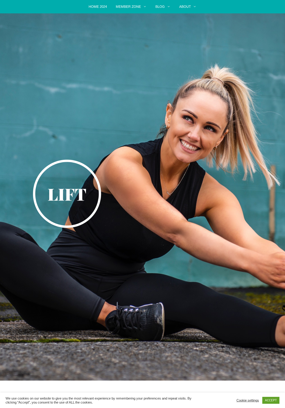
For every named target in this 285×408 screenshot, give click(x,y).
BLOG (160, 6)
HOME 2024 (98, 6)
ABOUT (185, 6)
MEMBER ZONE (128, 6)
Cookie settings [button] (247, 400)
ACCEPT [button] (271, 400)
